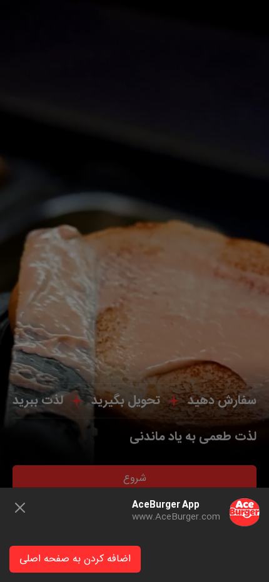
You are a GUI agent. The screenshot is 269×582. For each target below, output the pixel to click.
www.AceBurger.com (176, 517)
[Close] (20, 507)
